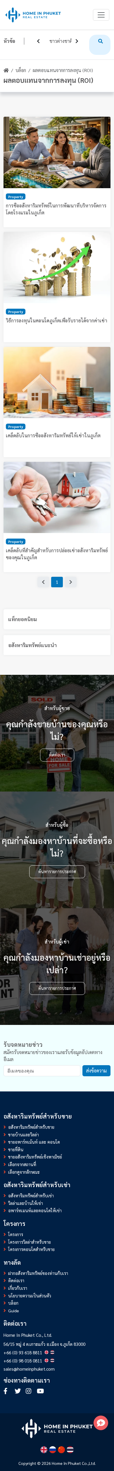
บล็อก (20, 70)
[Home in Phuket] (33, 15)
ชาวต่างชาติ (60, 41)
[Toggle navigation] (101, 15)
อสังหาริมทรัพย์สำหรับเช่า (31, 1195)
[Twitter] (19, 1392)
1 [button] (57, 582)
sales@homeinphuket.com (29, 1369)
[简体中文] (61, 1449)
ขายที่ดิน (15, 1149)
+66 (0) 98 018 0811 (23, 1361)
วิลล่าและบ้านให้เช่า (25, 1203)
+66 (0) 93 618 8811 (23, 1352)
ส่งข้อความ (96, 1071)
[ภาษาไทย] (70, 1449)
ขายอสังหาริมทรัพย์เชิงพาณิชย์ (35, 1156)
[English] (43, 1449)
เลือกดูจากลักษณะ (24, 1172)
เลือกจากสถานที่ (22, 1164)
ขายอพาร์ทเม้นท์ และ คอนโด (34, 1142)
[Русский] (52, 1449)
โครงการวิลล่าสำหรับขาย (29, 1242)
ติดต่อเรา (57, 754)
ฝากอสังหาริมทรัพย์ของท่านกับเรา (38, 1273)
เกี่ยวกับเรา (17, 1288)
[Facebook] (8, 1392)
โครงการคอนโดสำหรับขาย (31, 1249)
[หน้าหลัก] (6, 70)
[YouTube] (40, 1392)
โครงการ (15, 1234)
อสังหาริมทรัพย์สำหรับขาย (31, 1127)
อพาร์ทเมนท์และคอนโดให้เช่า (35, 1210)
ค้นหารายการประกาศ (57, 871)
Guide (13, 1310)
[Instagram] (30, 1392)
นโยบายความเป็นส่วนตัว (29, 1295)
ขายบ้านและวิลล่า (23, 1134)
